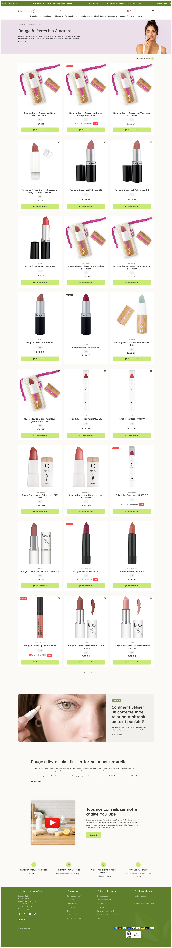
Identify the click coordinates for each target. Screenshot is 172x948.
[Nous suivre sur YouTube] (29, 914)
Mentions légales (140, 896)
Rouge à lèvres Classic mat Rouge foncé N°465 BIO (40, 114)
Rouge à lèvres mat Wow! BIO (86, 347)
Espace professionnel (74, 918)
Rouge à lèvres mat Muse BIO (40, 342)
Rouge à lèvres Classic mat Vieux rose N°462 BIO (131, 114)
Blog (68, 911)
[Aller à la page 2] (91, 672)
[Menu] (140, 932)
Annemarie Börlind (86, 568)
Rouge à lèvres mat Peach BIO (40, 266)
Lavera (40, 568)
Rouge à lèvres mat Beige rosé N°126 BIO (40, 496)
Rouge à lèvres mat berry (86, 571)
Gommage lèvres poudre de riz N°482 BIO (132, 343)
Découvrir (93, 835)
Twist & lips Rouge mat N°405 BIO (86, 419)
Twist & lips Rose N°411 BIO (132, 419)
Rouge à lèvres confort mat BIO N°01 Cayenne (86, 646)
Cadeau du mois (72, 915)
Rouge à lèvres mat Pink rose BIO (86, 190)
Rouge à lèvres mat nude (132, 571)
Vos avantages (72, 900)
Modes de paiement (104, 900)
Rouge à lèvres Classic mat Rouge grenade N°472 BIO (40, 420)
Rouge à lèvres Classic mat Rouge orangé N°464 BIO (86, 114)
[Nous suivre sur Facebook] (19, 914)
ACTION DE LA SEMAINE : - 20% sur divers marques (40, 3)
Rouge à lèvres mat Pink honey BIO (132, 190)
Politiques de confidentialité (144, 903)
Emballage (100, 907)
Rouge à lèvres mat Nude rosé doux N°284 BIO (86, 496)
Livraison (100, 903)
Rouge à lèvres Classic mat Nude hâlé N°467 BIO (86, 267)
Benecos (86, 187)
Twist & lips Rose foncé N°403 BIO (132, 495)
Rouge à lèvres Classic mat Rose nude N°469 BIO (131, 267)
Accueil (20, 25)
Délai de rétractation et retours (108, 915)
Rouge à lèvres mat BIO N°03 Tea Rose (40, 571)
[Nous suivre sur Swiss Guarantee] (35, 914)
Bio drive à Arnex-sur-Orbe (106, 911)
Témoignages (71, 907)
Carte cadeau (71, 903)
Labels (99, 918)
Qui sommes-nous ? (74, 896)
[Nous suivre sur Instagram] (24, 914)
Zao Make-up (40, 110)
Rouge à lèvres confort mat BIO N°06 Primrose (132, 646)
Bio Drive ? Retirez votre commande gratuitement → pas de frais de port (102, 3)
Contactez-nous (102, 896)
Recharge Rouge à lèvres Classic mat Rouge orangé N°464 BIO (40, 191)
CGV (135, 900)
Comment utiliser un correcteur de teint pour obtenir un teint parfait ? (129, 714)
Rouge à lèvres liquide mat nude (40, 645)
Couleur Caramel (86, 416)
